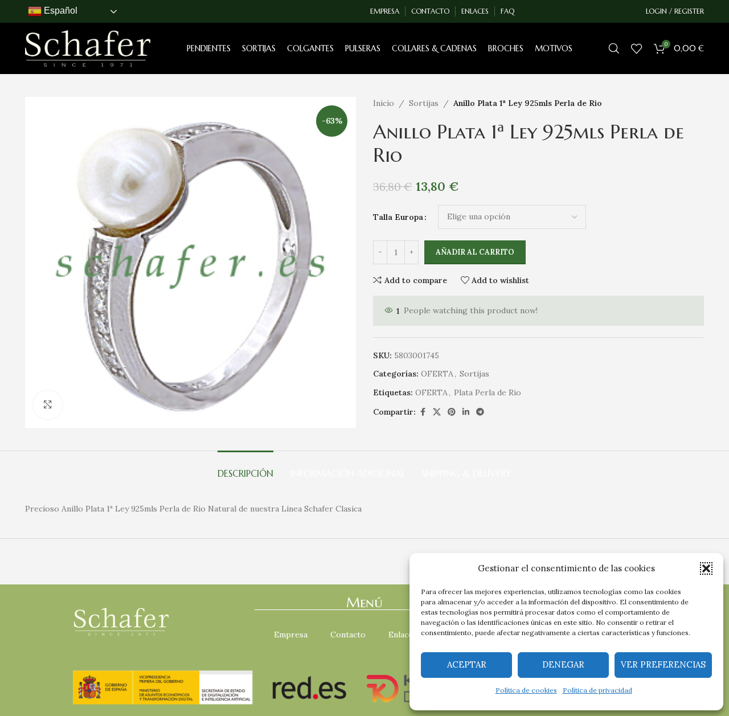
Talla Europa (398, 217)
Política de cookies (526, 690)
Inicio (383, 103)
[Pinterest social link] (451, 412)
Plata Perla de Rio (487, 392)
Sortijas (424, 103)
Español (59, 10)
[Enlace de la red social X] (436, 412)
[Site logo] (87, 48)
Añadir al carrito (475, 252)
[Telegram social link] (480, 412)
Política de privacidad (597, 690)
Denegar (563, 664)
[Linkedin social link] (466, 412)
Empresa (291, 634)
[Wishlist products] (636, 48)
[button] (706, 568)
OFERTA (437, 374)
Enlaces (402, 634)
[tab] (245, 468)
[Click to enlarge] (48, 405)
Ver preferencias (663, 664)
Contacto (348, 634)
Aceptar (466, 664)
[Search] (614, 48)
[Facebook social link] (422, 412)
